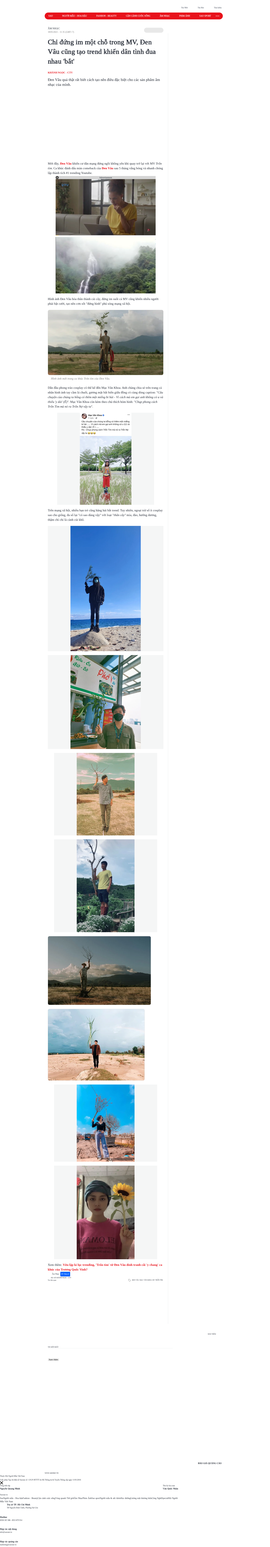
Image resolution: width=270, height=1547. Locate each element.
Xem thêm (53, 1359)
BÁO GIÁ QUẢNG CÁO (210, 1463)
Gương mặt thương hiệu (141, 1498)
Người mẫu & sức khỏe (110, 1498)
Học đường (125, 1498)
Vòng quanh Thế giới (64, 1498)
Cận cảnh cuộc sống (138, 16)
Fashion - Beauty (106, 16)
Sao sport (205, 16)
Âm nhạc (165, 16)
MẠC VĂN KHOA (146, 1280)
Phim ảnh (184, 16)
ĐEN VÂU (135, 1280)
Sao (50, 16)
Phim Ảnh (87, 1498)
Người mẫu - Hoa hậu (74, 16)
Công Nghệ (157, 1498)
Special (165, 1498)
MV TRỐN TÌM (157, 1280)
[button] (153, 30)
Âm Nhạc (54, 28)
